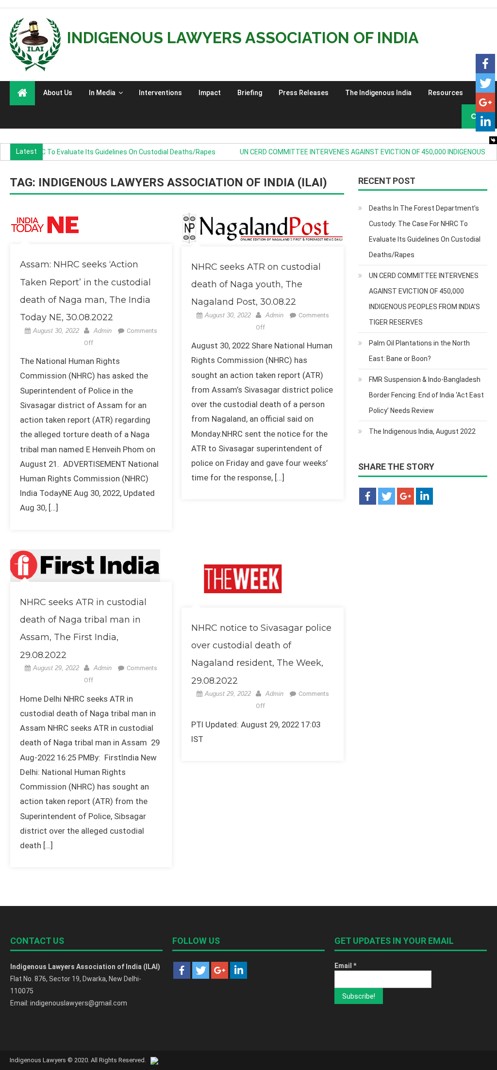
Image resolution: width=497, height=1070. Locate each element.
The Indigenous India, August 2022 (422, 431)
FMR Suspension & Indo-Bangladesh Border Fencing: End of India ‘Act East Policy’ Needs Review (426, 395)
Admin (103, 330)
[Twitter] (485, 83)
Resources (445, 93)
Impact (210, 93)
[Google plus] (485, 102)
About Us (57, 93)
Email (345, 966)
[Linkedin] (485, 122)
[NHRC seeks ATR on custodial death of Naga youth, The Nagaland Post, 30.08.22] (262, 227)
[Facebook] (485, 63)
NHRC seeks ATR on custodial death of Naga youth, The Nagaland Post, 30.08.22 (256, 285)
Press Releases (304, 93)
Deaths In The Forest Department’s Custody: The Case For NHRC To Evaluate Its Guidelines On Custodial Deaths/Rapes (424, 231)
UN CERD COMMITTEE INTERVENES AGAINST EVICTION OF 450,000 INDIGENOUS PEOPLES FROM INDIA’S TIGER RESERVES (424, 299)
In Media (102, 93)
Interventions (160, 93)
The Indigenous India (378, 93)
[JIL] (154, 1060)
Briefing (249, 93)
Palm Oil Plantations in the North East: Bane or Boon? (419, 350)
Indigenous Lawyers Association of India (243, 38)
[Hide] (493, 140)
